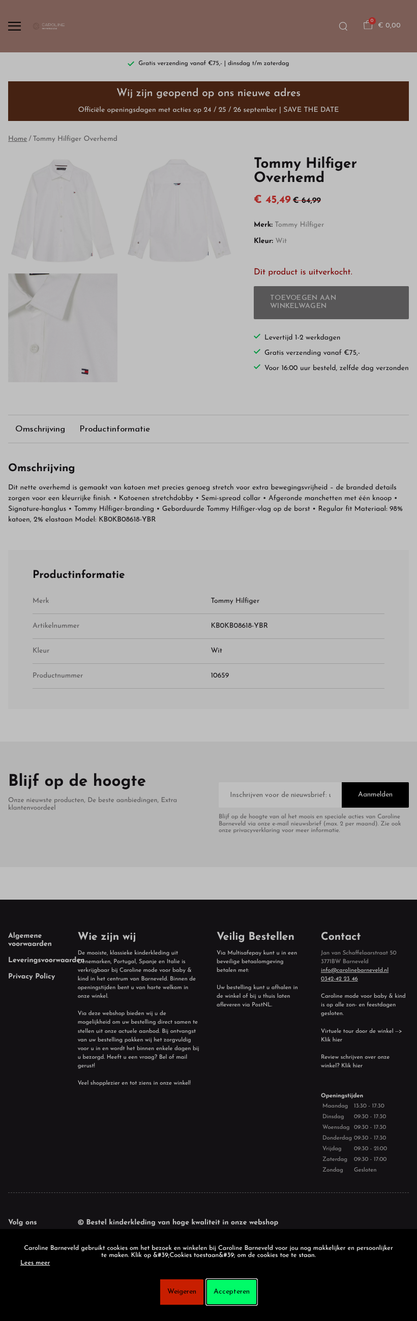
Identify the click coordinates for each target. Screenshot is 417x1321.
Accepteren (232, 1292)
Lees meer (35, 1264)
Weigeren (181, 1292)
